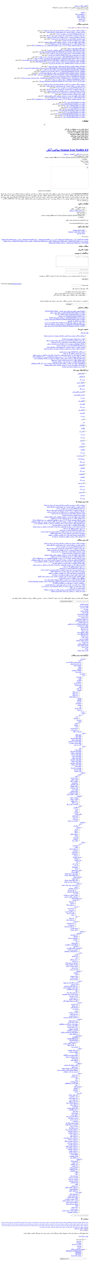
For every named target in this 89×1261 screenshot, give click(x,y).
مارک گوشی (77, 860)
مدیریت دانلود (74, 1014)
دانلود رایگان (75, 1227)
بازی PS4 (75, 693)
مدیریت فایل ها (73, 1128)
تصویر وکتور (74, 779)
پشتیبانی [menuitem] (79, 1246)
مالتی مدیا (78, 672)
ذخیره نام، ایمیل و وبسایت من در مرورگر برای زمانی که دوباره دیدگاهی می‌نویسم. (62, 276)
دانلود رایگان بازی (68, 1227)
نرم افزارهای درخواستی (71, 951)
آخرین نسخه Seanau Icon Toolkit (67, 239)
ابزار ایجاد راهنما (73, 1020)
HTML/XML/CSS (73, 1038)
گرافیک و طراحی (76, 670)
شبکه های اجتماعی (72, 891)
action (65, 1222)
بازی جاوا (71, 918)
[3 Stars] (75, 157)
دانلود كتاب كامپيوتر (75, 759)
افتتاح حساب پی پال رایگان (77, 588)
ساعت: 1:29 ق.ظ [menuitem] (76, 1255)
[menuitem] (43, 1239)
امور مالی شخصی (73, 1050)
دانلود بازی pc (14, 1222)
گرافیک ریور (42, 1227)
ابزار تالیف (75, 956)
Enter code (84, 285)
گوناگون (79, 700)
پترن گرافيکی (74, 1171)
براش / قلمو (74, 801)
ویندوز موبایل (74, 930)
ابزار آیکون (79, 154)
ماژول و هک (70, 1045)
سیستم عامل (77, 665)
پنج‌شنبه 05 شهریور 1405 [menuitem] (78, 1249)
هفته (87, 332)
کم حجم (79, 688)
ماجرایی (79, 701)
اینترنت (79, 1002)
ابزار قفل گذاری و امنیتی (71, 986)
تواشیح (76, 725)
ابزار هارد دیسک (73, 1101)
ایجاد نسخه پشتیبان (72, 1108)
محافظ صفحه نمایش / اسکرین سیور (67, 1070)
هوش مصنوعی (73, 1156)
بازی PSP (75, 695)
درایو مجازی (74, 1076)
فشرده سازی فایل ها (72, 1123)
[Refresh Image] (16, 283)
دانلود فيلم (78, 736)
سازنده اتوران (74, 1081)
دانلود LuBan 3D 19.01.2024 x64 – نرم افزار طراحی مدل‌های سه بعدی (65, 324)
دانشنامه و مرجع (73, 938)
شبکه (79, 667)
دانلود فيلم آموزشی (75, 738)
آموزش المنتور (84, 604)
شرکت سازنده (77, 857)
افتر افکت (75, 816)
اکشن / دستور (74, 799)
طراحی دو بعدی (73, 1177)
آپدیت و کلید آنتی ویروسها (70, 982)
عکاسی (79, 668)
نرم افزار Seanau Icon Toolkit (57, 243)
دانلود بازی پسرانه (7, 1223)
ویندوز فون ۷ (74, 928)
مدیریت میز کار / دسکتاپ (70, 1071)
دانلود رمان (78, 749)
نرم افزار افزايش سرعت (71, 1017)
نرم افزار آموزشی (73, 1131)
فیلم (83, 733)
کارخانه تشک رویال (82, 645)
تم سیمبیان (71, 925)
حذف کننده (75, 1113)
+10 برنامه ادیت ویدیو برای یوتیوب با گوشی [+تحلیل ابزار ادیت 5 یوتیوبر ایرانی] (63, 531)
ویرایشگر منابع (73, 1034)
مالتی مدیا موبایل (76, 870)
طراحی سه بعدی (73, 1179)
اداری (79, 660)
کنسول (79, 690)
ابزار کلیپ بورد (73, 1099)
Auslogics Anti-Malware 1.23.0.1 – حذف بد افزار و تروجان (68, 79)
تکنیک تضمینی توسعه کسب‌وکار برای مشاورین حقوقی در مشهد (66, 535)
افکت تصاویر (55, 1222)
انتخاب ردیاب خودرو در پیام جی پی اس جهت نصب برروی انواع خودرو (65, 584)
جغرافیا (76, 936)
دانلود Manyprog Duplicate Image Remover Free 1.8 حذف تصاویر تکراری (64, 319)
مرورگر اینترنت (73, 1015)
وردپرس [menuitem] (78, 1241)
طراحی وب (74, 1047)
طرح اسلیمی (74, 784)
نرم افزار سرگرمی (72, 1142)
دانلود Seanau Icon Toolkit (60, 241)
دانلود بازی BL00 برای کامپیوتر (76, 321)
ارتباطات (78, 971)
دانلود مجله (78, 766)
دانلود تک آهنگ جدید (82, 634)
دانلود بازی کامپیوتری (68, 1225)
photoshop (79, 1222)
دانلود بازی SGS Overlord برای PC (74, 102)
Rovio (76, 858)
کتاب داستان (77, 771)
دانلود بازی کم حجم (38, 1225)
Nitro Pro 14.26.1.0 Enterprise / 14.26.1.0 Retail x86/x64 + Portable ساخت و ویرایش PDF (59, 74)
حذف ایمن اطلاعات (72, 989)
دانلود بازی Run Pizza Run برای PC (74, 112)
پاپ (77, 716)
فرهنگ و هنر (74, 1060)
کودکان (79, 698)
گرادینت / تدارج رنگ (72, 804)
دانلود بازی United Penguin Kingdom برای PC (71, 104)
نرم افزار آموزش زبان (71, 1129)
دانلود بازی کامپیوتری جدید (58, 1225)
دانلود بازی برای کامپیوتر (49, 1223)
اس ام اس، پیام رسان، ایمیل (70, 885)
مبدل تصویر (74, 1185)
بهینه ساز (75, 1111)
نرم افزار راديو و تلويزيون (71, 1138)
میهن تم (86, 609)
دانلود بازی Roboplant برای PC (76, 107)
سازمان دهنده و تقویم (71, 964)
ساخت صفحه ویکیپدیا (82, 640)
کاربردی (75, 837)
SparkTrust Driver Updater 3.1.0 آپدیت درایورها (72, 316)
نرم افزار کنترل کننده (72, 1146)
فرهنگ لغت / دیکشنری (71, 944)
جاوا (77, 916)
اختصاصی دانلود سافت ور (74, 948)
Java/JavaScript (73, 1040)
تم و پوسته (75, 1066)
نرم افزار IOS (70, 905)
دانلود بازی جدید (41, 1223)
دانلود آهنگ (78, 735)
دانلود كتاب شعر (76, 756)
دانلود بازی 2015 (28, 1222)
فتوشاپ (79, 796)
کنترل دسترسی (73, 996)
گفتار (76, 1205)
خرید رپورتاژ (84, 630)
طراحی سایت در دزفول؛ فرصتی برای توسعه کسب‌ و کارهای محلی (65, 32)
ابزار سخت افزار (73, 1098)
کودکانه (76, 718)
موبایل (84, 27)
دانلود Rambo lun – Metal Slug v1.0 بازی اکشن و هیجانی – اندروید (66, 50)
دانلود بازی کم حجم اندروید (28, 1225)
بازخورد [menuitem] (79, 1247)
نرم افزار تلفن (74, 1136)
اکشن (79, 678)
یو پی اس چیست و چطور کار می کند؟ (74, 353)
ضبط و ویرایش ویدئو (72, 1204)
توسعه (76, 830)
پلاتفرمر (79, 680)
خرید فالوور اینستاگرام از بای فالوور (78, 624)
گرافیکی (72, 154)
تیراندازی (78, 682)
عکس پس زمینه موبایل (71, 873)
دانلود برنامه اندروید (82, 614)
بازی (69, 27)
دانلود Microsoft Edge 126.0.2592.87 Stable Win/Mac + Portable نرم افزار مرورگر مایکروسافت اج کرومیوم (54, 68)
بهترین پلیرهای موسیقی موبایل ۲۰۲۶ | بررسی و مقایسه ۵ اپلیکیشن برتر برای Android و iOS (58, 45)
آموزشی (79, 933)
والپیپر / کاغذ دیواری (72, 794)
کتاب (83, 746)
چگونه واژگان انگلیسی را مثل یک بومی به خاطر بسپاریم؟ (68, 361)
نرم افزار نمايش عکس (71, 1187)
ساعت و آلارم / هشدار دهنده (70, 1068)
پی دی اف (75, 961)
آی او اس (75, 900)
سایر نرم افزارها (73, 1118)
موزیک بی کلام (77, 731)
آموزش (83, 659)
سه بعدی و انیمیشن (75, 663)
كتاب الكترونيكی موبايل (71, 880)
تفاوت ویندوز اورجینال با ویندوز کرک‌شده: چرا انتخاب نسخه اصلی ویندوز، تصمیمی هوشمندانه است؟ (56, 581)
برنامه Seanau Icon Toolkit (30, 239)
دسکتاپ (79, 1063)
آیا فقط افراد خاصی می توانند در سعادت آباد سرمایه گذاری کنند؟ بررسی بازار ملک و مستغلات (58, 363)
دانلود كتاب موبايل (76, 764)
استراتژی (78, 677)
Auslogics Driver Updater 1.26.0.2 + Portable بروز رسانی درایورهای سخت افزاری (62, 73)
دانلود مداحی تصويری (75, 743)
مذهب (76, 1061)
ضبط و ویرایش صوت (72, 1202)
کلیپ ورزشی (77, 744)
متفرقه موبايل (77, 877)
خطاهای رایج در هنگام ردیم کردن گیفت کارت (72, 578)
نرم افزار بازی (74, 1134)
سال (81, 332)
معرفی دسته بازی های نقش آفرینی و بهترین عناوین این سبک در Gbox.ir (64, 589)
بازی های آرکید (73, 849)
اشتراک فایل (74, 1007)
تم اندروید (71, 910)
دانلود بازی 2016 (21, 1222)
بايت (80, 748)
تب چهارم (73, 27)
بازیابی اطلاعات (73, 1109)
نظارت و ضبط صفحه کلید (70, 1001)
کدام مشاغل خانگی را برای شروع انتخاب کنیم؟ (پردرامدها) (68, 43)
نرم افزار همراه (73, 1152)
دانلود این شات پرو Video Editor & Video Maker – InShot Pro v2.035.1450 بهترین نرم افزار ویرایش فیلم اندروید (53, 60)
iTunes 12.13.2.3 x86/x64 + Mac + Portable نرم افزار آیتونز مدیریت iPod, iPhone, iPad (60, 61)
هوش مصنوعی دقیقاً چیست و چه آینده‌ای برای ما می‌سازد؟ (68, 38)
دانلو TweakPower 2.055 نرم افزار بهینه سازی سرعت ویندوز (68, 76)
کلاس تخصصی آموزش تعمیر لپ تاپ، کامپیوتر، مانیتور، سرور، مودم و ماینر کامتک (61, 576)
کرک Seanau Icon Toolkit (73, 243)
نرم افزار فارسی (73, 1144)
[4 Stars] (70, 157)
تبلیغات (83, 12)
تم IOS (72, 903)
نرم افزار (79, 27)
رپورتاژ (83, 711)
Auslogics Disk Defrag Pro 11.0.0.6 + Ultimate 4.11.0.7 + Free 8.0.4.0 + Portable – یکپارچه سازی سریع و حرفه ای (53, 78)
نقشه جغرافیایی (73, 792)
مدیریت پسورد (74, 997)
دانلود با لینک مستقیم (79, 230)
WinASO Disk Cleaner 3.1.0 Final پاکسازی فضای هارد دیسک (67, 312)
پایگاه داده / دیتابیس (72, 1025)
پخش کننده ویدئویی (72, 1197)
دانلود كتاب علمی (76, 758)
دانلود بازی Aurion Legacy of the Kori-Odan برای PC (70, 314)
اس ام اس (75, 878)
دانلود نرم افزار (62, 1227)
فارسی (76, 812)
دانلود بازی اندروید (83, 615)
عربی (76, 809)
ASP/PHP (75, 1037)
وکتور (46, 1227)
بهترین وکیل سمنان (82, 650)
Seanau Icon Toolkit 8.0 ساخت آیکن (67, 149)
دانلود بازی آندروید (7, 1222)
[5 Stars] (65, 157)
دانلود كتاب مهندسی (75, 763)
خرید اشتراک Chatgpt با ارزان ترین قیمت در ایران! (70, 34)
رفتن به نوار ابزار (83, 1236)
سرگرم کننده (77, 683)
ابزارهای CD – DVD (72, 1103)
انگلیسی (75, 807)
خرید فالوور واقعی (83, 644)
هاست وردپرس (83, 639)
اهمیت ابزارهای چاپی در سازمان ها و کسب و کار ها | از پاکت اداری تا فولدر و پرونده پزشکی (59, 355)
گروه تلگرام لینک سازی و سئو (76, 48)
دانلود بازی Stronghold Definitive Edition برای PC (70, 113)
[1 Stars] (85, 157)
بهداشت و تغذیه (73, 1052)
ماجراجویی (75, 852)
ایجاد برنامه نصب (73, 1022)
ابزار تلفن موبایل (73, 1095)
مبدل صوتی (74, 1207)
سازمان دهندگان (73, 888)
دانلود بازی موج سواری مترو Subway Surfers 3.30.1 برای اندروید (67, 55)
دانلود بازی (34, 1222)
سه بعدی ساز (74, 1176)
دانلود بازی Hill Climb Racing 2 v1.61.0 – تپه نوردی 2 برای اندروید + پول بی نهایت (62, 56)
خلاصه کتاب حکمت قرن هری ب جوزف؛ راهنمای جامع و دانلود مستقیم (64, 42)
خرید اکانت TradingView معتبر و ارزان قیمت (72, 352)
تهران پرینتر (85, 647)
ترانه (80, 715)
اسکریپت (82, 673)
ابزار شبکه (75, 1006)
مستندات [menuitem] (78, 1242)
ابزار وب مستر (73, 1042)
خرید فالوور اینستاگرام (81, 620)
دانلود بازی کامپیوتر (82, 625)
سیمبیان (75, 921)
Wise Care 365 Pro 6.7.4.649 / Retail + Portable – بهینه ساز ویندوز (66, 66)
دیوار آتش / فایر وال (72, 992)
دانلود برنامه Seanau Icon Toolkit (43, 241)
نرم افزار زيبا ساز (73, 1139)
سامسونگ (75, 867)
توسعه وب (78, 1035)
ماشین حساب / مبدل (72, 966)
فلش (79, 687)
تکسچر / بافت (74, 781)
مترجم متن (74, 968)
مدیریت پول (71, 890)
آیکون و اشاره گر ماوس (71, 1065)
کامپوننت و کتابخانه (72, 1030)
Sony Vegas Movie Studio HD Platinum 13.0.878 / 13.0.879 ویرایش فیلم (64, 326)
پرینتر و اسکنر (74, 959)
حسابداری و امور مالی (71, 963)
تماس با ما (82, 20)
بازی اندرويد (71, 908)
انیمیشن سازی (74, 1167)
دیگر (76, 991)
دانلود (37, 1222)
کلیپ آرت (75, 789)
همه (87, 27)
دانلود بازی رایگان (14, 1223)
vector (87, 1222)
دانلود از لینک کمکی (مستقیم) (76, 231)
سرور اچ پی (85, 642)
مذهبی (79, 721)
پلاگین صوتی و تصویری (71, 1199)
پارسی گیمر (85, 637)
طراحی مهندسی (73, 1180)
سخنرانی (78, 720)
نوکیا (76, 868)
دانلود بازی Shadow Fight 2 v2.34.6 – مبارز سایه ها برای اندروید (67, 63)
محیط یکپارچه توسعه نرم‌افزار (69, 1032)
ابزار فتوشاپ (74, 1164)
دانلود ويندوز (74, 1114)
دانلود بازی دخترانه (33, 1223)
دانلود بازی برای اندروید (59, 1223)
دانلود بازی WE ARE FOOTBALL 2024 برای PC (70, 110)
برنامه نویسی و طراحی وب (73, 662)
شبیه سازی (78, 685)
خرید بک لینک (84, 629)
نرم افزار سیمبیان (69, 926)
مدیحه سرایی (74, 728)
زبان (76, 941)
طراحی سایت (81, 17)
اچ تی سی (75, 863)
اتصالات (75, 972)
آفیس (76, 954)
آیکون (76, 776)
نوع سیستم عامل (76, 898)
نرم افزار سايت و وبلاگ (71, 1141)
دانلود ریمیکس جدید (82, 632)
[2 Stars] (80, 157)
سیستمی (75, 1121)
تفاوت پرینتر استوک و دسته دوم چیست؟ (73, 40)
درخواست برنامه (80, 14)
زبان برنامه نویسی (72, 1027)
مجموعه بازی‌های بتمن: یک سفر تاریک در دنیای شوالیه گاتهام (67, 533)
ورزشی (79, 710)
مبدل (76, 1085)
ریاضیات (75, 939)
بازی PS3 (75, 692)
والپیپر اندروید (70, 913)
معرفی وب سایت (73, 949)
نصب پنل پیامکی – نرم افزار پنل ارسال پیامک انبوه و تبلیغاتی (68, 591)
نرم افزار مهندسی (73, 1149)
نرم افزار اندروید (69, 911)
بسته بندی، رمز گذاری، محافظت (68, 1024)
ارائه (76, 958)
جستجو (67, 1258)
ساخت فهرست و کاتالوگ (70, 1055)
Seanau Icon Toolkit (82, 239)
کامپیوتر (75, 946)
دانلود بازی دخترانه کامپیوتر (24, 1223)
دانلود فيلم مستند (76, 740)
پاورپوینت (75, 817)
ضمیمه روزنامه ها (76, 768)
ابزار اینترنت (74, 1004)
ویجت (72, 915)
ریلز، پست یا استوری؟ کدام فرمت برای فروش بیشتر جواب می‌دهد (66, 35)
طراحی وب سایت (73, 820)
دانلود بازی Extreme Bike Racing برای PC (73, 117)
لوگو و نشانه (74, 791)
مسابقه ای (78, 703)
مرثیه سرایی (74, 730)
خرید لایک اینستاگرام (82, 619)
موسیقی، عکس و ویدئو (71, 896)
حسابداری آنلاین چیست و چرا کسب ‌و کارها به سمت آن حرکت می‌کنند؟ (64, 30)
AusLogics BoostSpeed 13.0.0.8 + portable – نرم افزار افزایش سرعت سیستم (63, 71)
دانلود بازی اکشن (79, 1223)
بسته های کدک (74, 1194)
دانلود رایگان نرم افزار (75, 210)
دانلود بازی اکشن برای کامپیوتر (70, 1223)
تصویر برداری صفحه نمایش (70, 1200)
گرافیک (83, 773)
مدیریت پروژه (74, 969)
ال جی (76, 865)
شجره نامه (75, 1058)
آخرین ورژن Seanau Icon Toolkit (48, 239)
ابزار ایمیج (75, 1075)
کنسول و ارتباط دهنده (71, 1124)
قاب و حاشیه (74, 787)
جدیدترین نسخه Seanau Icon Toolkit (12, 239)
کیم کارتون (81, 19)
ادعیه (76, 723)
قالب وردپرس (84, 607)
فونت (79, 806)
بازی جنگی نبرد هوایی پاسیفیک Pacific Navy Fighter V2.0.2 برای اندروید (64, 322)
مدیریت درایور (74, 1126)
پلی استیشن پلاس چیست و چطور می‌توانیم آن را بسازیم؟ (68, 536)
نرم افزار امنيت (73, 999)
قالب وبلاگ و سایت (68, 1043)
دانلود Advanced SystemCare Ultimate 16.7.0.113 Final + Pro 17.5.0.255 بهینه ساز (62, 51)
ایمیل (76, 974)
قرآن (76, 726)
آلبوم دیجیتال (74, 1161)
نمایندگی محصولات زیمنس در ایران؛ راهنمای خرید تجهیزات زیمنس (66, 37)
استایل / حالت (74, 797)
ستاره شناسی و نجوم (72, 1057)
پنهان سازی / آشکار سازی (70, 987)
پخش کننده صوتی (73, 1195)
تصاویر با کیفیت (42, 1222)
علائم (76, 811)
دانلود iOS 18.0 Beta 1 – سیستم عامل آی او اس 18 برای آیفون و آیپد (65, 53)
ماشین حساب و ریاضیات (71, 895)
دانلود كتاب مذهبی (76, 761)
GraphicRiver (69, 1222)
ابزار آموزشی (74, 934)
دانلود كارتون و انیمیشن (74, 741)
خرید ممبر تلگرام (83, 622)
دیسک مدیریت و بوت (72, 1116)
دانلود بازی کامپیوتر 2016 (78, 1225)
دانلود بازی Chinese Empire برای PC (74, 105)
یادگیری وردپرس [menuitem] (76, 1244)
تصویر (79, 774)
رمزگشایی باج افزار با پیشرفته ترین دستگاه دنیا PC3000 (69, 583)
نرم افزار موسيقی (72, 1212)
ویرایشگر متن (74, 1157)
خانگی (79, 1048)
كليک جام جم (77, 769)
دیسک (76, 832)
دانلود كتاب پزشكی (76, 753)
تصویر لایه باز (74, 778)
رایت (76, 1080)
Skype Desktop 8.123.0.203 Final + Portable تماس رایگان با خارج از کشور (64, 69)
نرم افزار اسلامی (73, 1133)
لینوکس (75, 1088)
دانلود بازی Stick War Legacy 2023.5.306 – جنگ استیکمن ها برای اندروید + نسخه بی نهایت (59, 58)
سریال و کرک (74, 1119)
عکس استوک (74, 786)
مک (80, 706)
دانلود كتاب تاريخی (76, 754)
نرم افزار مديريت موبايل (71, 882)
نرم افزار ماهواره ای (72, 1147)
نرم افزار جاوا (70, 920)
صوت (83, 713)
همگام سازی (74, 1154)
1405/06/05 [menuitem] (78, 1254)
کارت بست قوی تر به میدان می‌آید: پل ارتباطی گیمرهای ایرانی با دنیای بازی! (63, 586)
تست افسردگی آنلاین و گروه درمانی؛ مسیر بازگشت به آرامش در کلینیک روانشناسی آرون (59, 358)
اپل (77, 862)
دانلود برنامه (80, 1227)
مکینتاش (82, 822)
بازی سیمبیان (70, 923)
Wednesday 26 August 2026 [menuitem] (73, 1251)
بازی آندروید (47, 1222)
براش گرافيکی (73, 1169)
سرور (76, 1010)
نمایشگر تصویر (73, 1189)
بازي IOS (71, 901)
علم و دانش (74, 943)
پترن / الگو (75, 802)
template (83, 1222)
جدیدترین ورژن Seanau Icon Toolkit (78, 241)
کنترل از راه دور (73, 1012)
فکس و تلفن (74, 977)
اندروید (76, 906)
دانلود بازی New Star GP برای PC (75, 109)
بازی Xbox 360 (73, 697)
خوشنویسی (74, 782)
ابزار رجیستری (73, 1096)
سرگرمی (75, 850)
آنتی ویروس (74, 984)
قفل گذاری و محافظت (71, 1083)
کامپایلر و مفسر (73, 1029)
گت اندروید (85, 612)
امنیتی (76, 887)
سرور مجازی (84, 617)
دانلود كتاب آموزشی (75, 751)
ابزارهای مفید (74, 1104)
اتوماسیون (75, 1106)
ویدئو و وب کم (74, 979)
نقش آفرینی (77, 708)
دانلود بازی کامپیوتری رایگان (47, 1225)
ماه (84, 332)
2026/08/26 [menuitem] (78, 1252)
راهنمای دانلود (81, 15)
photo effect (74, 1222)
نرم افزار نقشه (73, 1151)
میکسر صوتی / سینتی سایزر (70, 1210)
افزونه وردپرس (83, 606)
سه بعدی (75, 819)
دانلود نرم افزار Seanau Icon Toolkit (23, 241)
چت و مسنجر (74, 976)
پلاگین (76, 1172)
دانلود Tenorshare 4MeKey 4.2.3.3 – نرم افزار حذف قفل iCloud (67, 317)
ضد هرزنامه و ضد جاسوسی (70, 994)
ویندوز (76, 1091)
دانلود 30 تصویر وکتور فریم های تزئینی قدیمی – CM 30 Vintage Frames (65, 311)
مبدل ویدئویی (74, 1209)
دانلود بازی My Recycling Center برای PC (73, 115)
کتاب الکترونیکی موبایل (71, 875)
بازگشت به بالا (84, 1230)
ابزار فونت (75, 1166)
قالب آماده (78, 814)
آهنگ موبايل (74, 872)
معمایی (79, 705)
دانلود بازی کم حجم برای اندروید (16, 1225)
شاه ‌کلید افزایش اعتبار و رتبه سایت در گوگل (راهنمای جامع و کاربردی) (64, 579)
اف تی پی (75, 1009)
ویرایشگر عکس (73, 1190)
